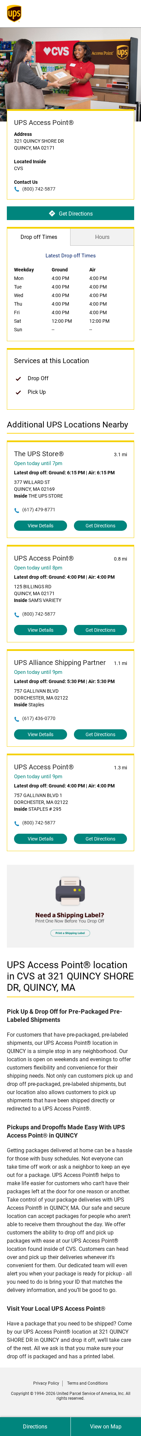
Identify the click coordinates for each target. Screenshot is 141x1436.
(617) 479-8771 (38, 509)
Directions (35, 1426)
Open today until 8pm (38, 568)
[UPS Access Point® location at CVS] (70, 946)
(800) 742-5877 (38, 189)
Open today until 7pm (38, 463)
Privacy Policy (46, 1383)
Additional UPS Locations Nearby (67, 424)
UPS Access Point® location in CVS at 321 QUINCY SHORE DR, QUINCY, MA (70, 976)
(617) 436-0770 (38, 718)
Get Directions (76, 213)
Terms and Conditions (87, 1383)
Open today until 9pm (38, 672)
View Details (40, 525)
